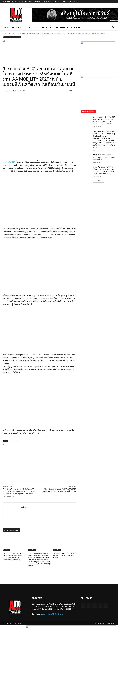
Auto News (11, 34)
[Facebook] (101, 1)
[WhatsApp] (35, 96)
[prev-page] (4, 571)
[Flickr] (94, 605)
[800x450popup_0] (72, 627)
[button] (112, 27)
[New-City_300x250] (98, 55)
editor (9, 91)
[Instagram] (104, 1)
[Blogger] (83, 605)
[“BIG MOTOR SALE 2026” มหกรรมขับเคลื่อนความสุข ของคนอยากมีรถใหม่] (64, 543)
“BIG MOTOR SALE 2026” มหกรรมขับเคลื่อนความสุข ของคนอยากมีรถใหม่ (64, 555)
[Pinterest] (29, 96)
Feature (18, 37)
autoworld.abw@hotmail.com (52, 614)
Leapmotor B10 (9, 162)
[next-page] (7, 571)
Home (5, 34)
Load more (97, 181)
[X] (107, 1)
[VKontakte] (106, 605)
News (12, 37)
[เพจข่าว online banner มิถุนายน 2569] (98, 90)
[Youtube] (114, 1)
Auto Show (57, 550)
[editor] (4, 91)
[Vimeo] (111, 1)
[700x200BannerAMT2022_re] (39, 50)
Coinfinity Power (16, 623)
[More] (40, 96)
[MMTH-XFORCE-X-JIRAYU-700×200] (39, 453)
